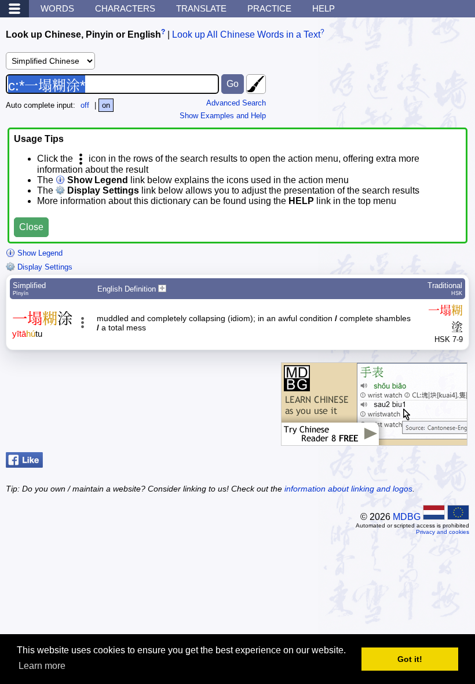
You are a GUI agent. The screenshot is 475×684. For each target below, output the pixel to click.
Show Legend (39, 253)
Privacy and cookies (442, 532)
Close (31, 227)
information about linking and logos (348, 488)
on (106, 105)
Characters (125, 8)
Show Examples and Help (223, 115)
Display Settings (43, 267)
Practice (269, 8)
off (85, 105)
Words (57, 8)
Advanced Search (236, 103)
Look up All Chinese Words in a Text (246, 34)
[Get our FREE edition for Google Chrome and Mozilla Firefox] (374, 440)
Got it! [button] (409, 659)
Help (323, 8)
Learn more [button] (42, 666)
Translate (201, 8)
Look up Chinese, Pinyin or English (83, 34)
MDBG (407, 517)
